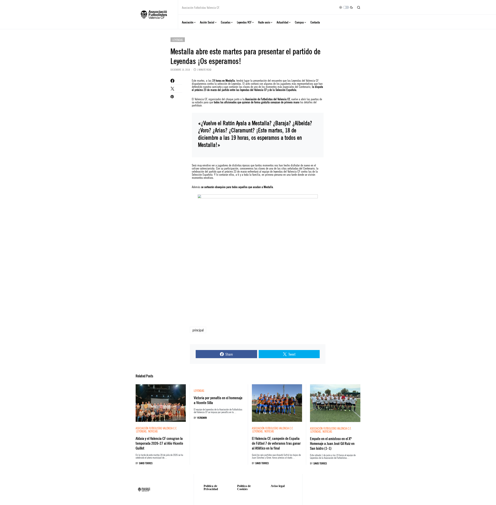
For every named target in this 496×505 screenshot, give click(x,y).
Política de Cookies (244, 487)
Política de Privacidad (211, 487)
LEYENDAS (177, 39)
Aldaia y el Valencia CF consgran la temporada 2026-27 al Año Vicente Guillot (159, 443)
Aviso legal (278, 486)
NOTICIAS (153, 431)
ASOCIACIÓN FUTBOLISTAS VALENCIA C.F (156, 428)
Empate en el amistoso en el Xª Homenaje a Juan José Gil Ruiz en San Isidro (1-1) (332, 443)
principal (198, 330)
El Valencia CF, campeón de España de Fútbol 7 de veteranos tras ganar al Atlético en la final (276, 443)
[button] (346, 7)
